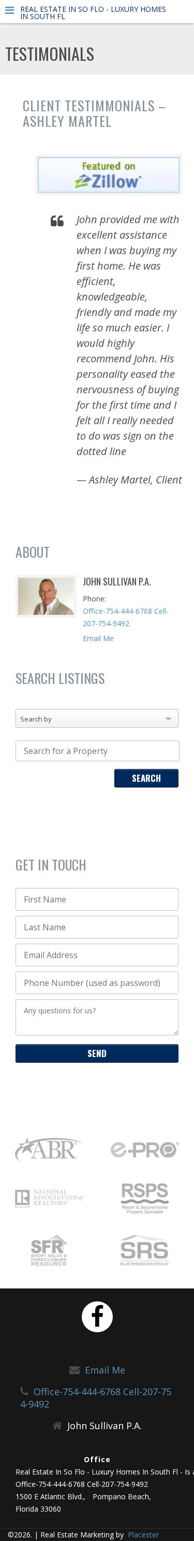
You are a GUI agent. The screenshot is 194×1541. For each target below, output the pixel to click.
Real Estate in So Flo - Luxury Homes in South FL (93, 13)
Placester (142, 1534)
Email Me (98, 638)
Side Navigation (9, 12)
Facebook (97, 1316)
